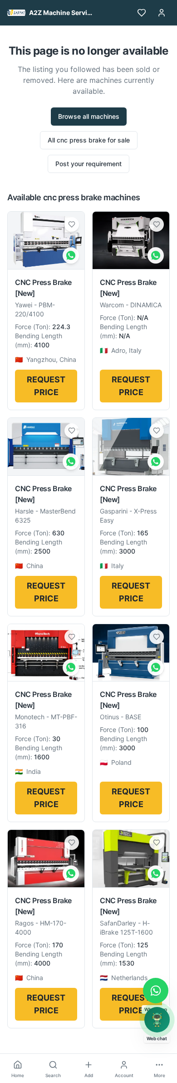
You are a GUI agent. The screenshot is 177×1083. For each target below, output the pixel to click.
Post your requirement (88, 164)
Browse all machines (88, 116)
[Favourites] (141, 13)
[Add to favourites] (71, 224)
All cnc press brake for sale (89, 140)
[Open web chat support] (157, 1019)
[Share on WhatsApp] (71, 255)
